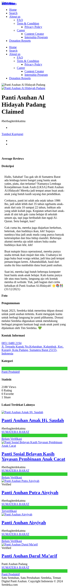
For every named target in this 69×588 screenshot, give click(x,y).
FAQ (20, 20)
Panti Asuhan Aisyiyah (24, 522)
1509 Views (9, 3)
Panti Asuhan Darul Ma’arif (29, 555)
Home (13, 9)
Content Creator (34, 33)
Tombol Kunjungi (12, 134)
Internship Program (36, 37)
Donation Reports (20, 40)
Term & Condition (28, 23)
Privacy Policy (33, 27)
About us (14, 16)
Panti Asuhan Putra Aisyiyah (30, 492)
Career (21, 30)
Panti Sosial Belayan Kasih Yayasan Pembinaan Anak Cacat (33, 456)
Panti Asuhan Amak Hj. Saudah (33, 420)
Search (13, 13)
